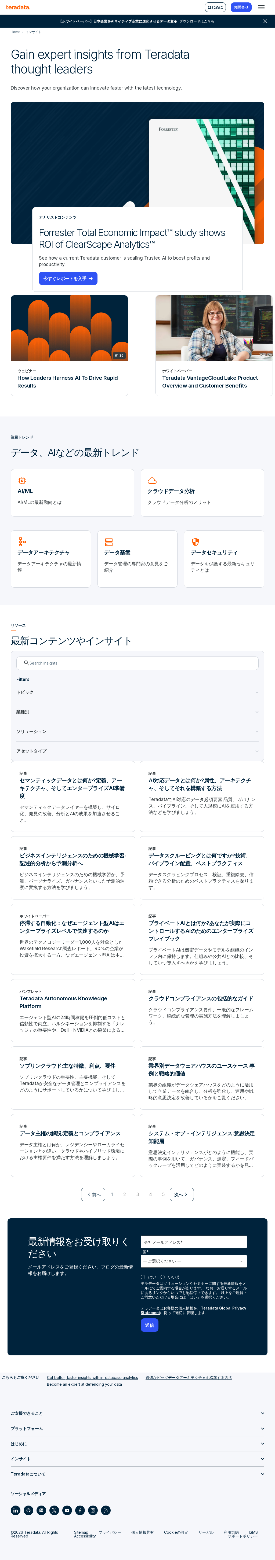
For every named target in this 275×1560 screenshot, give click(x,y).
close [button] (265, 21)
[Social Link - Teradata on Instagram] (93, 1510)
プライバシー (110, 1532)
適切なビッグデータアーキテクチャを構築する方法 (189, 1377)
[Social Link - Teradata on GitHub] (28, 1510)
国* (146, 1251)
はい (152, 1276)
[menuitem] (93, 1194)
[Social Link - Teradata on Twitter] (54, 1510)
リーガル (206, 1532)
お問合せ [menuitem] (241, 7)
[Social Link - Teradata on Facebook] (80, 1510)
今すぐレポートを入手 (65, 278)
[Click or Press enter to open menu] (261, 7)
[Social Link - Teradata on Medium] (41, 1510)
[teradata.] (18, 7)
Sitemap (81, 1532)
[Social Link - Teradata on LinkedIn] (15, 1510)
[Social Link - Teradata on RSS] (106, 1510)
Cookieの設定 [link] (176, 1532)
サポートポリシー (243, 1536)
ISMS (253, 1532)
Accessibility (85, 1536)
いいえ (174, 1276)
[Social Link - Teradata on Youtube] (67, 1510)
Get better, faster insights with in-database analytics (92, 1377)
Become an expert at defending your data (84, 1384)
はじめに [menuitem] (215, 7)
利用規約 (231, 1532)
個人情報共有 (142, 1532)
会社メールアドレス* (163, 1242)
